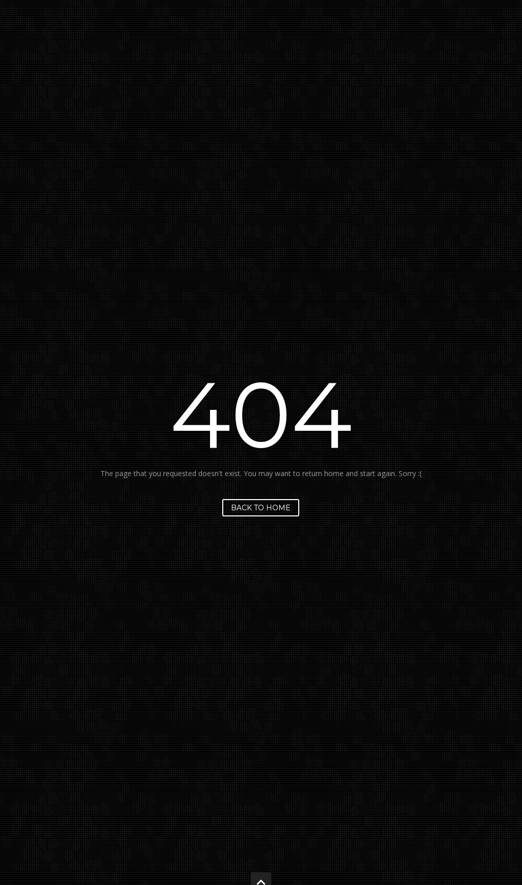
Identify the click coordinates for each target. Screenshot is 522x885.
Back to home (261, 507)
